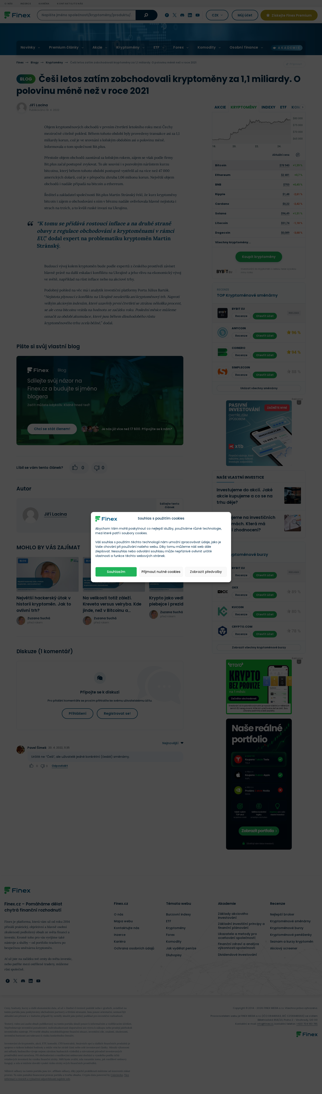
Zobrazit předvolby (206, 571)
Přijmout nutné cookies (161, 571)
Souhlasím (116, 571)
